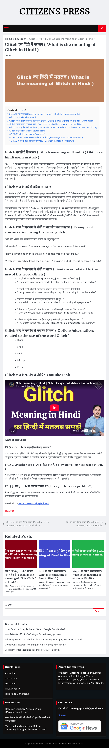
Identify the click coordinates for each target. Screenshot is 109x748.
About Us (10, 673)
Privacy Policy (12, 688)
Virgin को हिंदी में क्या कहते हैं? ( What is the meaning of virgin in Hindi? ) (87, 575)
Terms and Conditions (17, 693)
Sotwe (62, 715)
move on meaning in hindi (33, 503)
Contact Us (11, 678)
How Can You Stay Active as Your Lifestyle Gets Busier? (35, 629)
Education (9, 511)
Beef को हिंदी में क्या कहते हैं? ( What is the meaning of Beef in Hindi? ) (53, 575)
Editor (9, 55)
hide (23, 110)
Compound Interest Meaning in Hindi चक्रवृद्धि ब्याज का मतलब (35, 644)
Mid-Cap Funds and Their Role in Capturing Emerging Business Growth (43, 639)
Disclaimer (10, 683)
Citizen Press (76, 743)
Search (8, 605)
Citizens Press (54, 11)
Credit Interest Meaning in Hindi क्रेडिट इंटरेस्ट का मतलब (33, 649)
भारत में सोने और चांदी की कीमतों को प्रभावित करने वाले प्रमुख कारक (33, 634)
